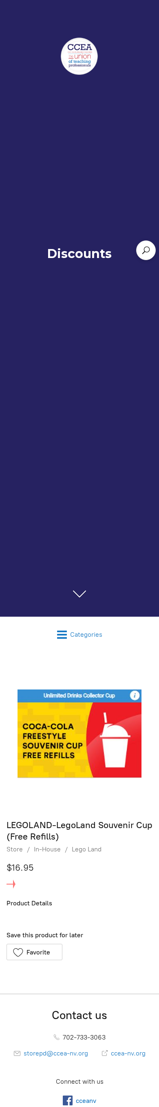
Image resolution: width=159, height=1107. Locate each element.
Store (15, 849)
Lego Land (87, 849)
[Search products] (146, 250)
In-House (47, 849)
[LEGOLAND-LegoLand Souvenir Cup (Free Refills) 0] (79, 734)
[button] (34, 952)
